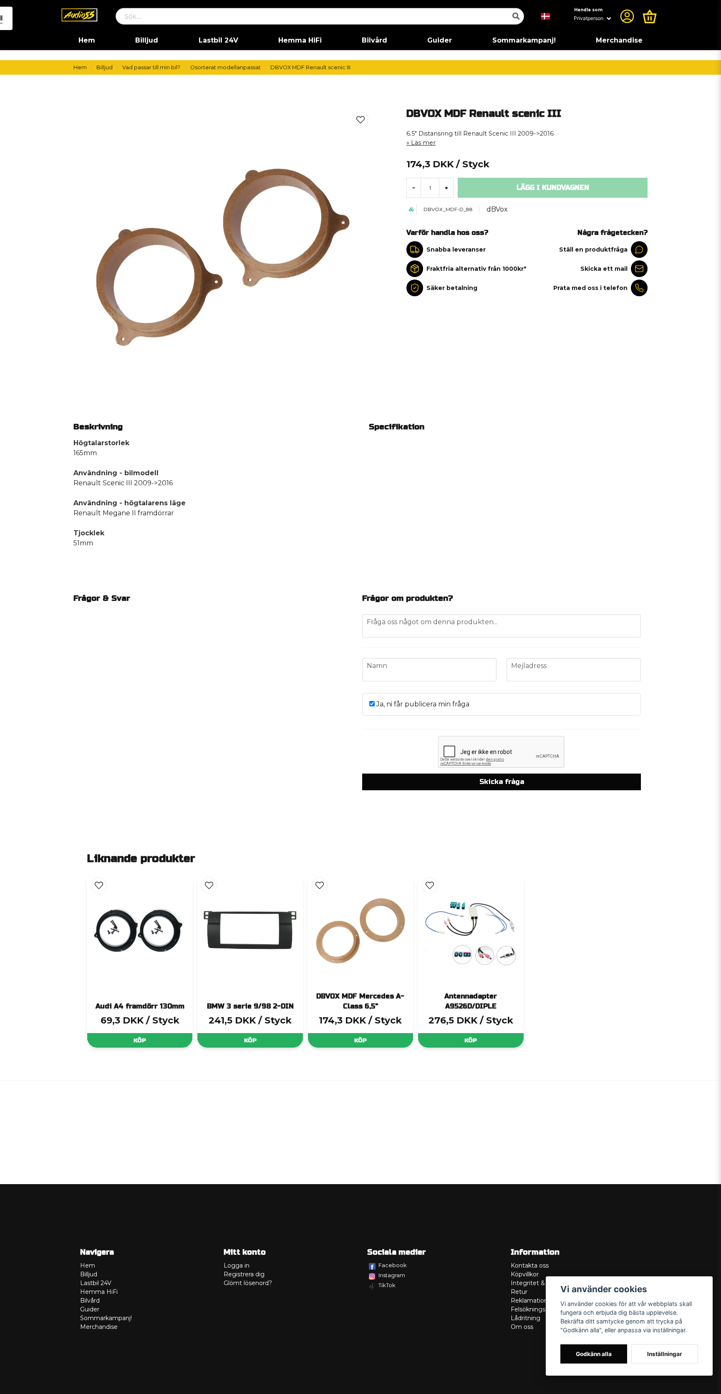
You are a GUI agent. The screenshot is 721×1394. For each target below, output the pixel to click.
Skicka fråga (501, 782)
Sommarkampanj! (524, 40)
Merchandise (619, 40)
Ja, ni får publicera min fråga (422, 704)
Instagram (391, 1275)
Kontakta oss (530, 1265)
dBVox (497, 209)
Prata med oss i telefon (590, 288)
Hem (86, 40)
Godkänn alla (594, 1354)
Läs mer (423, 142)
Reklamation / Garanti (542, 1300)
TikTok (387, 1285)
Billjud (146, 40)
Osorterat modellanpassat (225, 67)
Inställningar (664, 1354)
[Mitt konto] (627, 16)
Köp (140, 1040)
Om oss (522, 1327)
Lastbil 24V (218, 40)
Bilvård (374, 40)
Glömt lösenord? (248, 1283)
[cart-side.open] (649, 16)
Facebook (392, 1265)
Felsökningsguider (537, 1309)
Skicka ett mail (604, 268)
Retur (519, 1292)
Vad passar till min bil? (151, 67)
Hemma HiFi (300, 40)
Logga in (237, 1265)
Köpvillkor (525, 1274)
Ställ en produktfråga (593, 249)
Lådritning (525, 1318)
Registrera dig (244, 1274)
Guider (439, 40)
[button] (546, 16)
